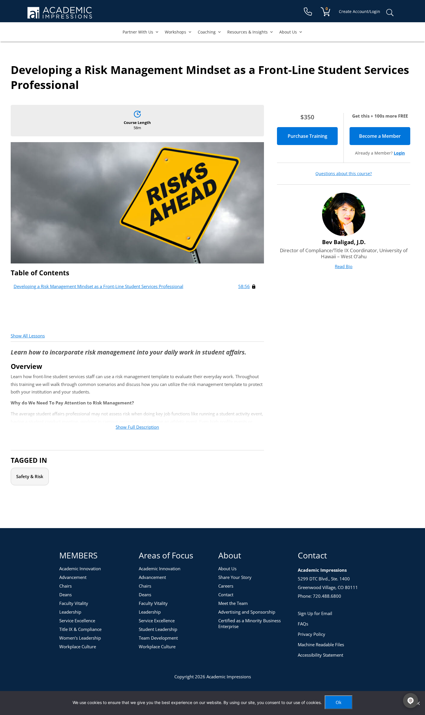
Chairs (65, 586)
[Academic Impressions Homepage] (59, 15)
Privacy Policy (311, 634)
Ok (338, 702)
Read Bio (343, 266)
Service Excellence (77, 620)
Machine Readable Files (321, 644)
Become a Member (384, 136)
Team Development (158, 638)
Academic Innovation (80, 568)
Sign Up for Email (315, 613)
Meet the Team (233, 603)
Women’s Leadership (80, 638)
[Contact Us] (308, 12)
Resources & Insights (247, 32)
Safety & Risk (29, 476)
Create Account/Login (359, 11)
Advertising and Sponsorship (246, 612)
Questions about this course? (343, 173)
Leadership (70, 612)
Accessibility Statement (320, 655)
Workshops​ (175, 32)
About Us (288, 32)
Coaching (207, 32)
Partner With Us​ (138, 32)
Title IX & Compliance (80, 629)
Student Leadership (158, 629)
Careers (225, 586)
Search (390, 12)
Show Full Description (137, 427)
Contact (225, 594)
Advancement (72, 577)
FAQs (303, 624)
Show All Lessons (28, 336)
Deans (65, 594)
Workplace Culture (77, 646)
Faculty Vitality (73, 603)
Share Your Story (235, 577)
